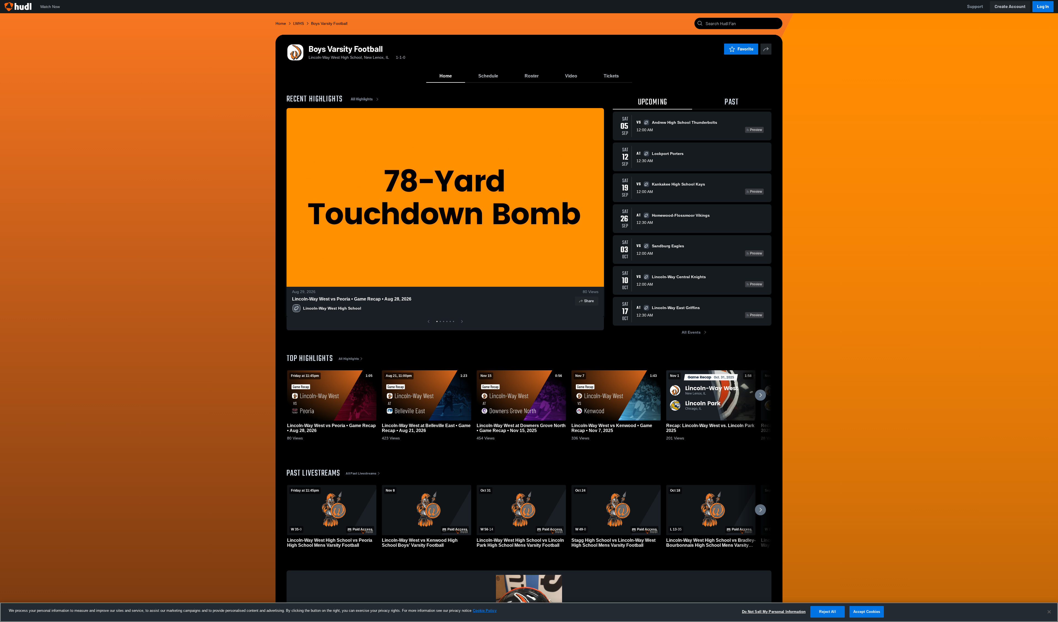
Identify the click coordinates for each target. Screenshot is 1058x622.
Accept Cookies (866, 612)
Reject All (827, 612)
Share (589, 301)
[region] (529, 612)
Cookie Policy (484, 610)
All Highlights (362, 99)
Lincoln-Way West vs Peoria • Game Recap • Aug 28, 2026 (351, 299)
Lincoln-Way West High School (332, 308)
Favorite (746, 49)
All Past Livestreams (361, 473)
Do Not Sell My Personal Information (774, 612)
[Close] (1049, 612)
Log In (1043, 6)
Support (975, 6)
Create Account (1010, 6)
